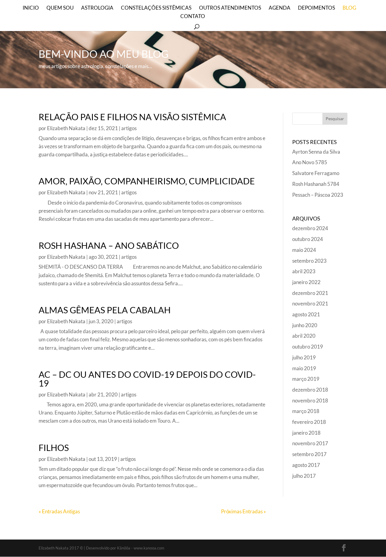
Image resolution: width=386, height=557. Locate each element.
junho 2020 (304, 325)
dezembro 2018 (310, 389)
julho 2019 (304, 357)
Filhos (54, 447)
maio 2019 (304, 368)
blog (349, 8)
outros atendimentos (230, 8)
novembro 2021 (310, 303)
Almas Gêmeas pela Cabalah (105, 310)
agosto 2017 (306, 465)
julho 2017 (304, 476)
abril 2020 (303, 336)
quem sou (60, 8)
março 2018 (305, 411)
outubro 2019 (307, 346)
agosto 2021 (306, 314)
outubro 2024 (307, 239)
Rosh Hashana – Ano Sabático (109, 245)
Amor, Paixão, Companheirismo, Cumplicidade (147, 181)
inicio (31, 8)
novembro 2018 (310, 400)
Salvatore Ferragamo (315, 173)
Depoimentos (316, 8)
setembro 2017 (309, 454)
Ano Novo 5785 (309, 162)
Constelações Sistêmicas (156, 8)
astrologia (97, 8)
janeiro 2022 (306, 282)
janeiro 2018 (306, 433)
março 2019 (305, 379)
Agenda (279, 8)
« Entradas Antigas (59, 511)
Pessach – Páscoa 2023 (317, 195)
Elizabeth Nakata (66, 128)
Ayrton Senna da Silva (316, 152)
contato (192, 16)
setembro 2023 (309, 261)
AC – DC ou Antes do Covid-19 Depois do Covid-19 (147, 378)
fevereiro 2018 (309, 422)
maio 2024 (304, 250)
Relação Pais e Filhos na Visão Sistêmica (132, 116)
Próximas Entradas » (243, 511)
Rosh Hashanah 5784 (315, 184)
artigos (129, 128)
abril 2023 (303, 271)
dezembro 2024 (310, 228)
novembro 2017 (310, 443)
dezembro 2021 (310, 293)
